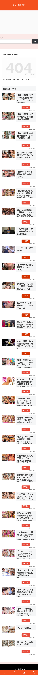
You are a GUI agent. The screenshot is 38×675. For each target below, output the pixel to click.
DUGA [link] (25, 241)
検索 (1, 38)
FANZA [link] (25, 107)
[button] (34, 406)
